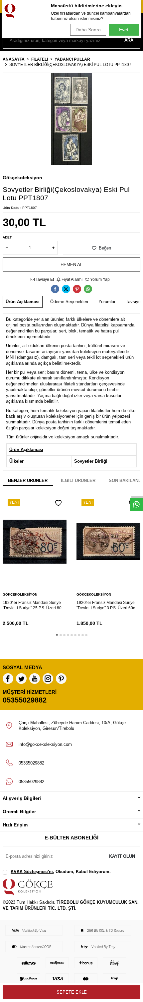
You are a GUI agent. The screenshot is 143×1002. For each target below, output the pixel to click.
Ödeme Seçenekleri (69, 301)
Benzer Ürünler (28, 480)
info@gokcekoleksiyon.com (45, 744)
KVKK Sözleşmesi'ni (32, 871)
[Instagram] (48, 678)
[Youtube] (34, 678)
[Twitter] (21, 678)
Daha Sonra (88, 29)
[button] (57, 635)
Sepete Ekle (72, 992)
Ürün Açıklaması (23, 301)
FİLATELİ (39, 59)
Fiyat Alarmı (71, 279)
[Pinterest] (61, 678)
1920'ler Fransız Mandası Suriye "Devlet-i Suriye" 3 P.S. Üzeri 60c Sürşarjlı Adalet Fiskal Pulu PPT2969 (105, 605)
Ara (128, 40)
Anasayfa (14, 59)
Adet (7, 237)
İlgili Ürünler (78, 480)
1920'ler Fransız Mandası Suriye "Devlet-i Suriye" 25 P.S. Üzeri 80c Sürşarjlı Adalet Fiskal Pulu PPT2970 (33, 605)
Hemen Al (71, 264)
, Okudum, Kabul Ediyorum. (61, 871)
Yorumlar (106, 301)
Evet (123, 29)
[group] (71, 119)
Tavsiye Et (44, 279)
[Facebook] (8, 678)
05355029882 (25, 700)
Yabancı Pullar (72, 59)
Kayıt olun (122, 856)
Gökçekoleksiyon (22, 177)
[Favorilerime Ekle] (58, 503)
